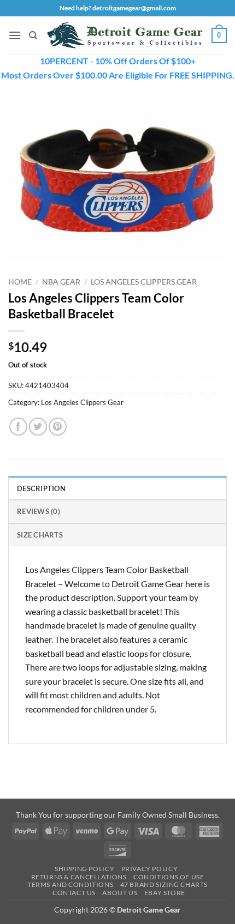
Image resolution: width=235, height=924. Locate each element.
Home (20, 281)
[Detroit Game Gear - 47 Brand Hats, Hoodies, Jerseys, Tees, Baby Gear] (124, 35)
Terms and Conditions (70, 884)
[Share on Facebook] (18, 427)
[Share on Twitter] (38, 427)
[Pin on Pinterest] (58, 427)
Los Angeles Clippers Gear (144, 281)
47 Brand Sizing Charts (164, 884)
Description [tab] (41, 488)
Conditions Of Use (168, 877)
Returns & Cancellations (79, 877)
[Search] (33, 35)
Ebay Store (164, 893)
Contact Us (74, 893)
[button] (14, 35)
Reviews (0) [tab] (38, 511)
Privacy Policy (149, 869)
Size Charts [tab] (40, 534)
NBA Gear (61, 281)
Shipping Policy (84, 869)
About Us (119, 893)
